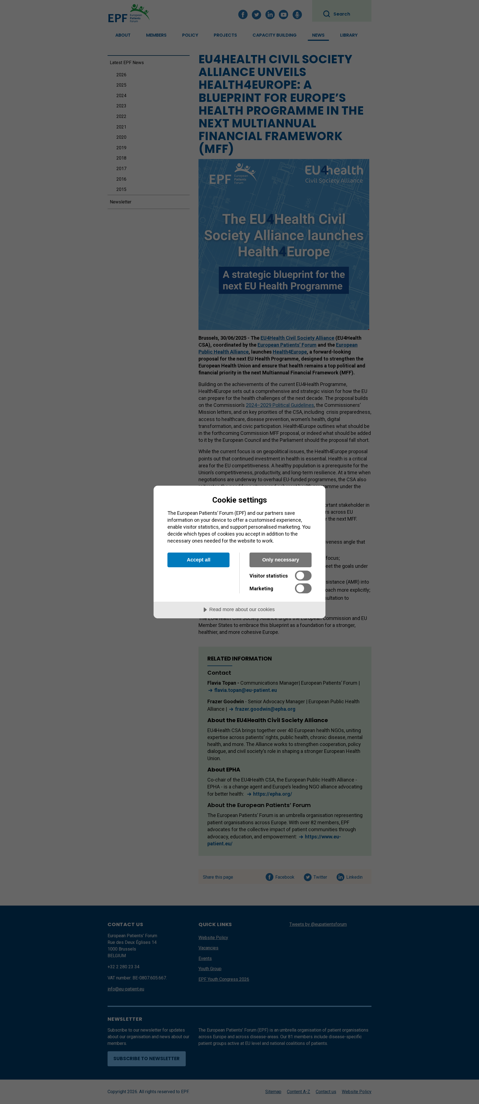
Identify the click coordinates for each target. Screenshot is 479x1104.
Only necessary (280, 560)
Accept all (198, 560)
